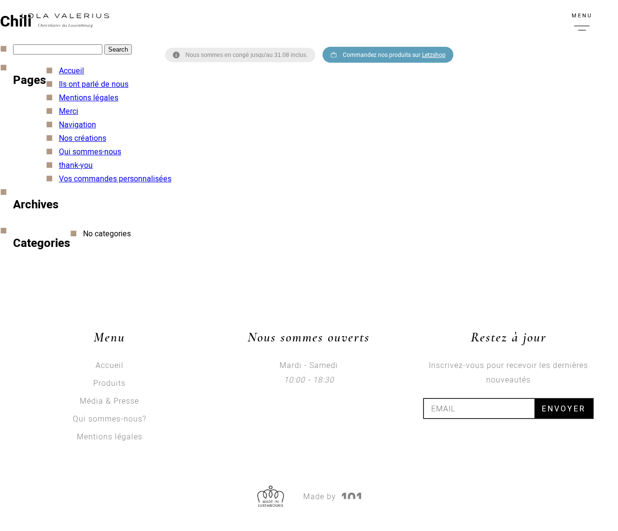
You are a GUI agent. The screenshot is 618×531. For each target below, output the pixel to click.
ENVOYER (564, 408)
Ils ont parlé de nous (93, 84)
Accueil (71, 70)
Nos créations (82, 138)
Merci (68, 111)
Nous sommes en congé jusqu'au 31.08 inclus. (246, 55)
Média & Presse (109, 400)
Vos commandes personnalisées (115, 178)
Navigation (77, 124)
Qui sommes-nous (90, 151)
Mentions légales (88, 97)
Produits (109, 383)
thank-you (76, 165)
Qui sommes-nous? (109, 418)
